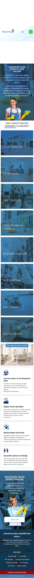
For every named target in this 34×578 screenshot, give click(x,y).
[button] (22, 31)
